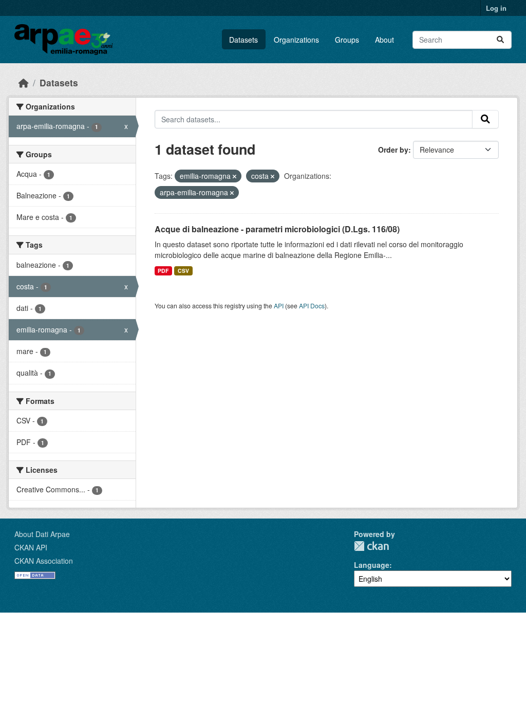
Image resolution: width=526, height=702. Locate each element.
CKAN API (30, 547)
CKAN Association (43, 561)
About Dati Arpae (42, 534)
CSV (183, 270)
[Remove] (234, 176)
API (279, 305)
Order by (393, 149)
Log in (496, 8)
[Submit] (500, 40)
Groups (347, 39)
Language (371, 565)
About (384, 39)
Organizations (296, 39)
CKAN (371, 546)
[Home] (23, 82)
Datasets (243, 39)
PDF (163, 270)
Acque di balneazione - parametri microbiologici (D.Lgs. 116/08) (277, 229)
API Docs (312, 305)
